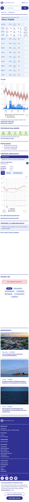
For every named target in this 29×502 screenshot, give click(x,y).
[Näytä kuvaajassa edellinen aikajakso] (4, 211)
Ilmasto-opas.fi (4, 463)
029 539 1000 (4, 441)
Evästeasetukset (5, 456)
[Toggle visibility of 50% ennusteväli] (9, 115)
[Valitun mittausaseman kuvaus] (27, 163)
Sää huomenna (18, 288)
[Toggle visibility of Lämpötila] (11, 208)
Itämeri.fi (3, 469)
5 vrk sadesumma (19, 294)
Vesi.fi (2, 468)
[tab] (3, 173)
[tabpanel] (14, 194)
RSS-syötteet (4, 450)
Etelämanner (4, 471)
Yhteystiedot (4, 446)
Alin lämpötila (8, 294)
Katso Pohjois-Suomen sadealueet (10, 232)
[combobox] (14, 8)
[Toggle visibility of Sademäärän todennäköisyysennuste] (14, 114)
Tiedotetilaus (4, 455)
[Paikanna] (2, 8)
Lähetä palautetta (5, 448)
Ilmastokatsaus (4, 464)
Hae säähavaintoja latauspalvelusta (10, 215)
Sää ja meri (3, 12)
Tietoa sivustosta (5, 451)
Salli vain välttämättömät (14, 494)
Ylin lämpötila (20, 291)
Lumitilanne (15, 296)
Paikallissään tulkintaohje (7, 121)
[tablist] (14, 173)
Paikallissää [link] (11, 12)
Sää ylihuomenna (9, 291)
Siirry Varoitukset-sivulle (7, 138)
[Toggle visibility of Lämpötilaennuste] (10, 117)
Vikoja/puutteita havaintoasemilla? (10, 218)
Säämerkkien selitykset (7, 123)
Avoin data (3, 466)
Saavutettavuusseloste (6, 453)
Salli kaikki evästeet (14, 498)
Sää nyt (9, 288)
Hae (25, 8)
